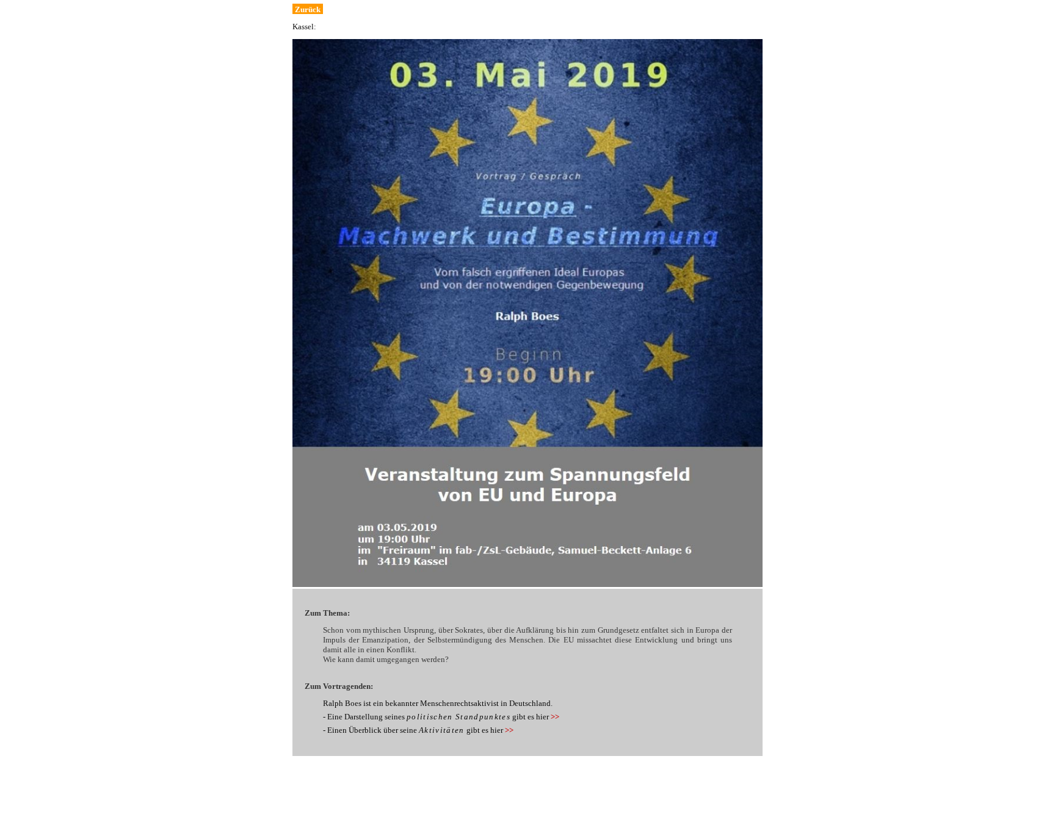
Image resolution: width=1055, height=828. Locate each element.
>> (555, 716)
